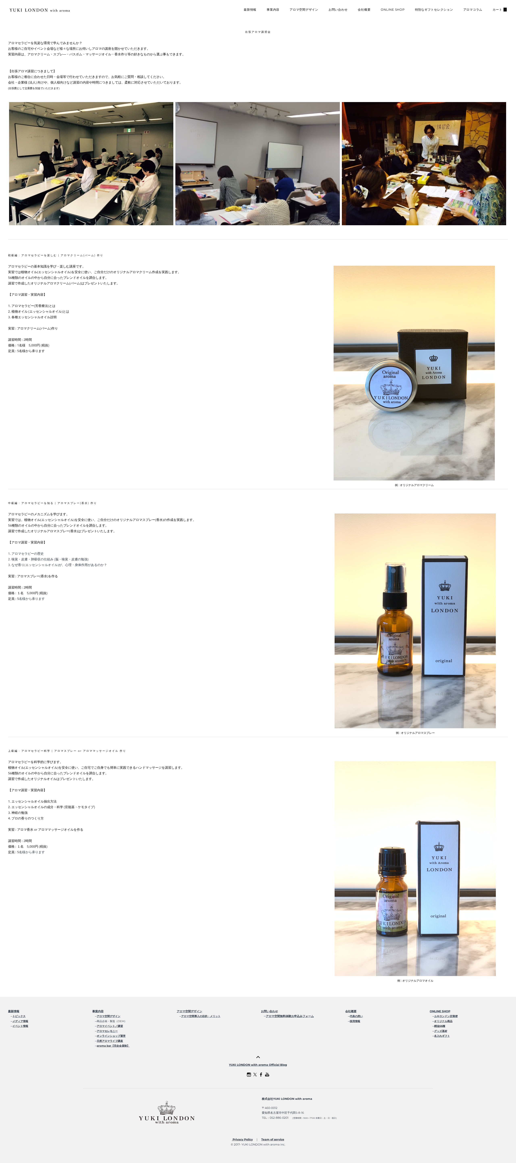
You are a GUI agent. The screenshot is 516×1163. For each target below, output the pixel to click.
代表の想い (356, 1016)
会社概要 (364, 9)
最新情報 (250, 9)
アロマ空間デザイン (304, 9)
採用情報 (355, 1021)
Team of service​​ (272, 1139)
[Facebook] (261, 1074)
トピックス (19, 1016)
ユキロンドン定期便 (446, 1016)
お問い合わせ (338, 9)
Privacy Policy (242, 1139)
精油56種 (439, 1026)
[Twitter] (255, 1074)
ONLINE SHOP (393, 9)
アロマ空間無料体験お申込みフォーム (290, 1016)
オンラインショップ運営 (111, 1035)
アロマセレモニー (107, 1031)
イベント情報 (20, 1026)
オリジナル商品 (443, 1021)
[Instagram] (249, 1074)
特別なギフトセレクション (434, 9)
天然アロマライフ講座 (110, 1040)
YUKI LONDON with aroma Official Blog (258, 1065)
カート (499, 9)
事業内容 (273, 9)
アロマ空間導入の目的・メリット (201, 1016)
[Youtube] (267, 1074)
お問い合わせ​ (269, 1011)
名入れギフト (442, 1035)
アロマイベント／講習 (110, 1026)
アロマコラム (473, 9)
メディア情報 (20, 1021)
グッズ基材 (440, 1031)
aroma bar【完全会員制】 (113, 1045)
